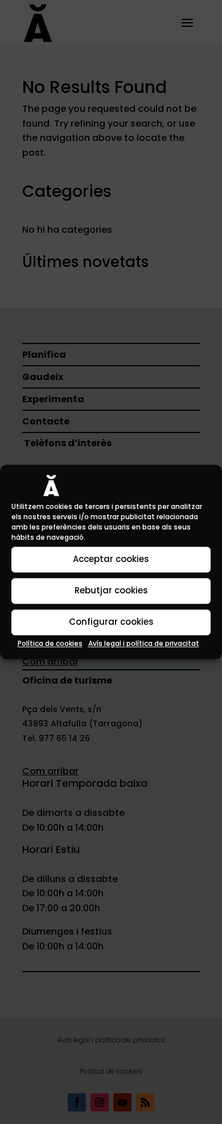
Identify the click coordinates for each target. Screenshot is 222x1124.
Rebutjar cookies (111, 591)
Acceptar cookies (111, 559)
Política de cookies (50, 643)
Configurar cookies (111, 622)
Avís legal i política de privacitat (143, 643)
